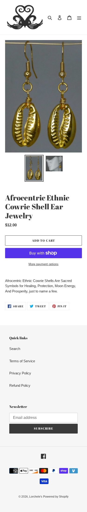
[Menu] (79, 17)
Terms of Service (22, 361)
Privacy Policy (20, 373)
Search (14, 349)
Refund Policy (19, 385)
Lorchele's (35, 496)
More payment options (43, 264)
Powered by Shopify (55, 496)
